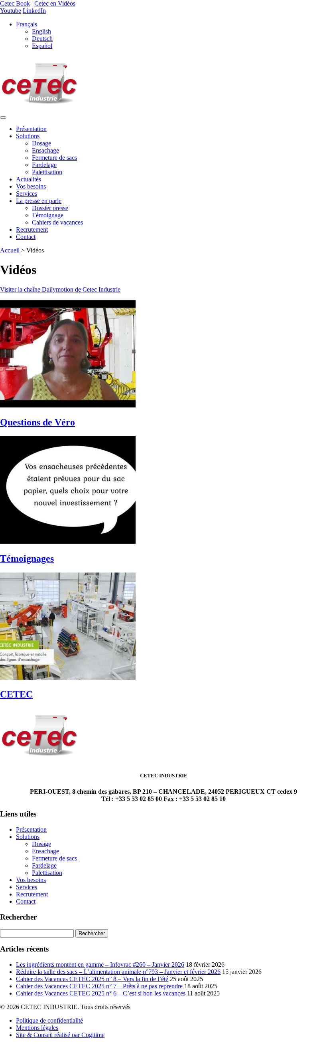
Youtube (10, 10)
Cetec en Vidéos (54, 3)
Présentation (31, 128)
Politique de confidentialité (49, 1020)
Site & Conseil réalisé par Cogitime (60, 1034)
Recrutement (32, 229)
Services (26, 193)
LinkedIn (34, 10)
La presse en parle (38, 200)
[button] (26, 24)
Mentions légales (37, 1027)
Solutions (27, 136)
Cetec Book (15, 3)
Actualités (28, 179)
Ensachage (45, 150)
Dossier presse (50, 208)
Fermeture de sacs (54, 157)
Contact (25, 236)
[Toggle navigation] (3, 117)
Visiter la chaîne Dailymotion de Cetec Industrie (60, 289)
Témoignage (47, 215)
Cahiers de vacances (57, 222)
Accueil (10, 250)
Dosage (41, 143)
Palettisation (47, 172)
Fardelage (44, 164)
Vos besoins (31, 186)
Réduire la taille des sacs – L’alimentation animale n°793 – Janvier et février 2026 (118, 971)
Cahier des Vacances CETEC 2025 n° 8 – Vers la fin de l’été (92, 978)
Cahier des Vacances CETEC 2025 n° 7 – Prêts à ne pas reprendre (99, 986)
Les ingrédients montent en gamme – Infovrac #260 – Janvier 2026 (100, 964)
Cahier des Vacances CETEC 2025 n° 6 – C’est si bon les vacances (100, 993)
